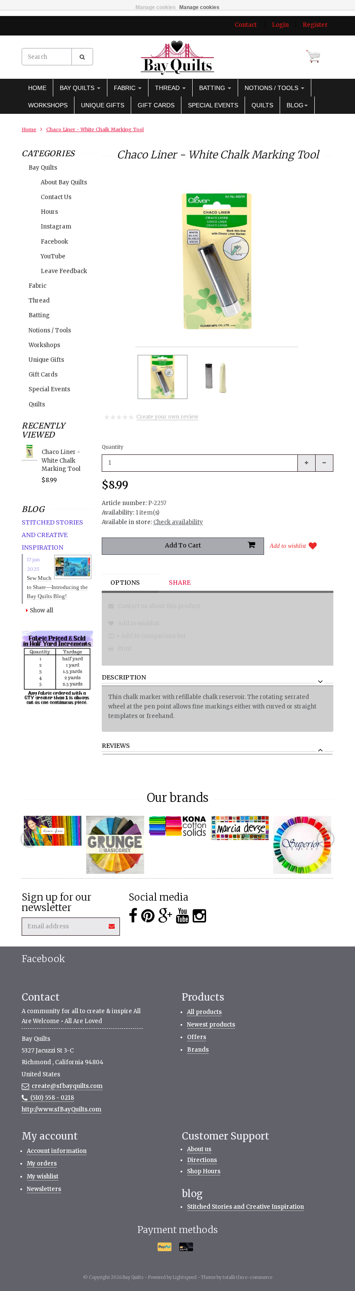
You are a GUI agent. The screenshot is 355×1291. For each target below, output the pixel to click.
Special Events (213, 105)
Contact (246, 25)
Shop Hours (203, 1171)
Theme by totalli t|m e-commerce (236, 1277)
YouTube (53, 256)
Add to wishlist (288, 546)
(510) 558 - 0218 (52, 1097)
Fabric (125, 87)
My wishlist (42, 1176)
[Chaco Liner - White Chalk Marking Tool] (162, 377)
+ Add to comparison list (151, 636)
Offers (196, 1037)
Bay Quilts (78, 87)
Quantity (112, 447)
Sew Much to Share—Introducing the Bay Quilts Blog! (57, 587)
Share (179, 582)
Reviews (116, 746)
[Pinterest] (148, 916)
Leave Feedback (64, 271)
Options (125, 582)
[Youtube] (182, 916)
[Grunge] (115, 845)
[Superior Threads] (302, 845)
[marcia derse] (240, 828)
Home (37, 87)
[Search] (82, 56)
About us (199, 1149)
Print (124, 648)
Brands (198, 1049)
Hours (49, 212)
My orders (42, 1163)
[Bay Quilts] (177, 57)
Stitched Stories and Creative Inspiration (245, 1207)
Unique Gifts (102, 105)
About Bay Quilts (64, 182)
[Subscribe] (112, 923)
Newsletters (44, 1189)
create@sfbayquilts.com (67, 1086)
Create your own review (167, 416)
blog (295, 105)
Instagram (56, 226)
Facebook (54, 241)
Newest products (211, 1024)
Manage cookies (156, 7)
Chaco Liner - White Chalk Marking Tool (95, 129)
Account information (57, 1151)
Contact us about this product (158, 606)
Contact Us (56, 197)
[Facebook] (133, 916)
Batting (213, 87)
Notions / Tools (272, 87)
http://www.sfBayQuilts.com (61, 1109)
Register (315, 25)
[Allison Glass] (53, 831)
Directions (202, 1160)
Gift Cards (156, 105)
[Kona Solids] (177, 826)
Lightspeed (185, 1277)
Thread (168, 87)
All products (204, 1012)
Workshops (48, 105)
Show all (41, 610)
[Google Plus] (165, 916)
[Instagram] (199, 916)
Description (124, 677)
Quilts (262, 105)
